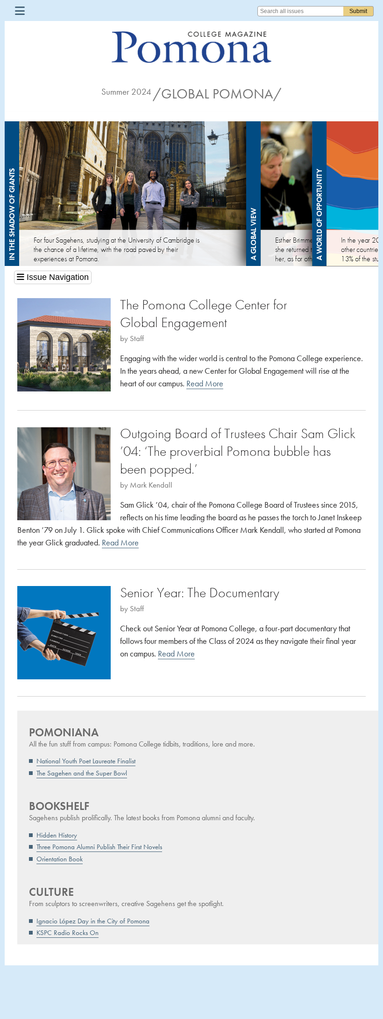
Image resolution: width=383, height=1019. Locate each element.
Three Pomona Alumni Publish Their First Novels (99, 846)
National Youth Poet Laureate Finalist (85, 761)
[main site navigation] (20, 10)
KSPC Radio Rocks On (67, 932)
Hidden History (56, 835)
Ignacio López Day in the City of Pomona (92, 921)
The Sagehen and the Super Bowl (81, 773)
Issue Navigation (56, 277)
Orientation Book (59, 859)
